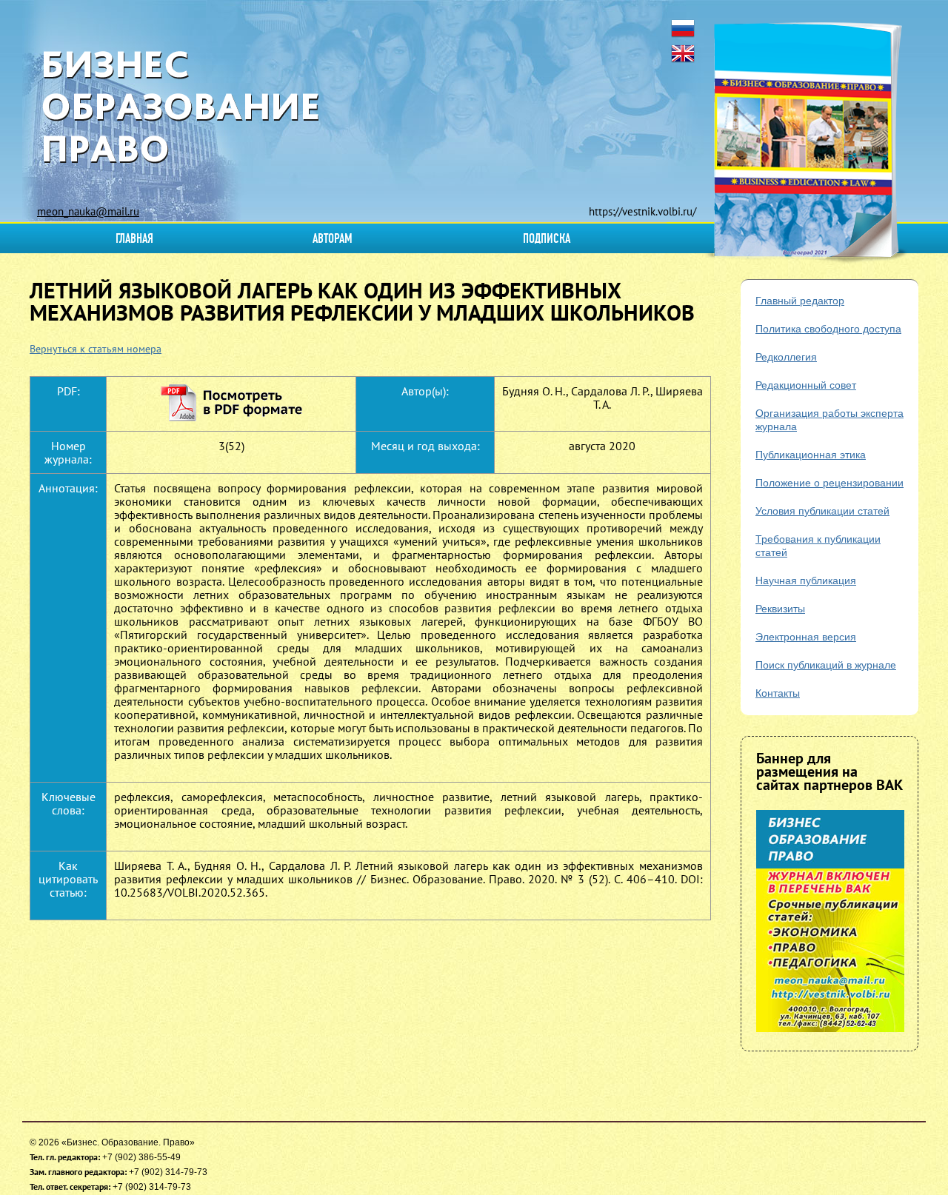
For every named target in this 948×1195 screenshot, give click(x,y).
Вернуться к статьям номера (95, 348)
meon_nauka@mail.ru (88, 211)
